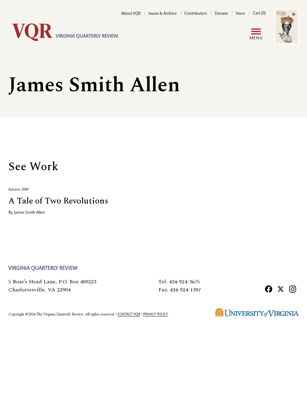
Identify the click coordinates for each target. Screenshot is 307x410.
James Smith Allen (29, 213)
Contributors (195, 14)
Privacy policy (155, 314)
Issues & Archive (162, 14)
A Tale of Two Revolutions (58, 200)
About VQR (131, 14)
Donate (221, 14)
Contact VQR (129, 314)
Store (240, 14)
